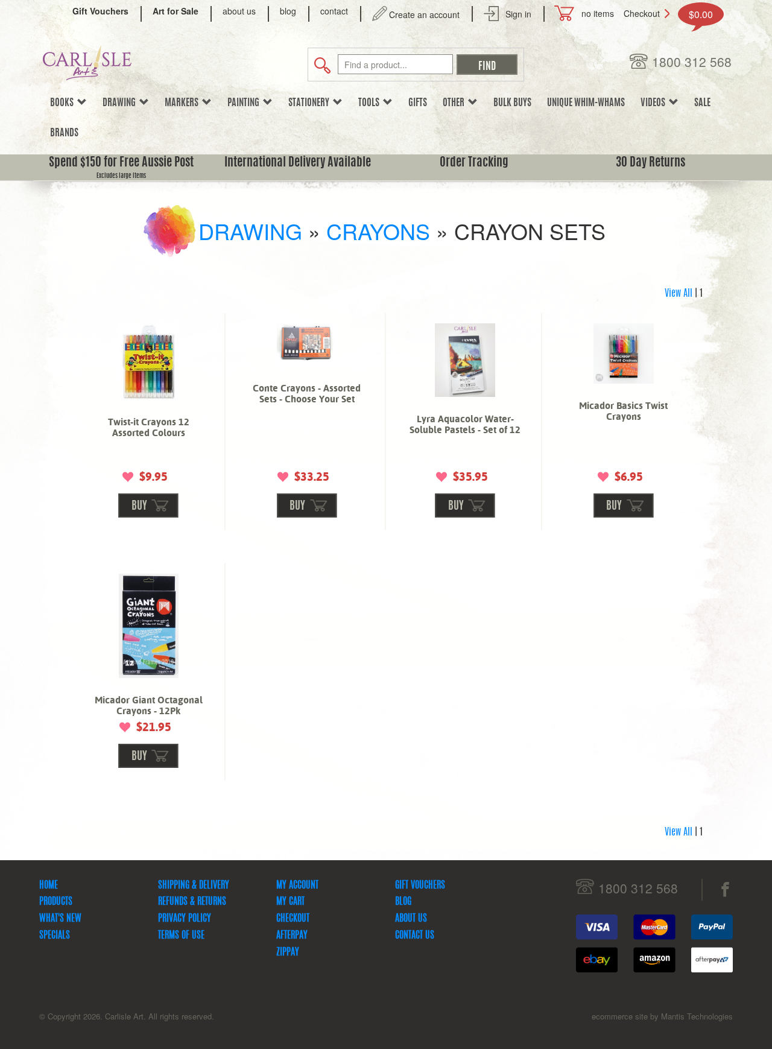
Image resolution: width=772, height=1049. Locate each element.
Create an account (424, 14)
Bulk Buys (512, 103)
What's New (60, 919)
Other (455, 103)
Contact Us (414, 935)
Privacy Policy (184, 919)
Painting (245, 103)
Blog (403, 902)
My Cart (290, 902)
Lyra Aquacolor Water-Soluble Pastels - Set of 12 (465, 424)
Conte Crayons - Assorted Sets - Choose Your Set (307, 393)
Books (63, 103)
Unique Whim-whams (586, 103)
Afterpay (292, 935)
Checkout (642, 13)
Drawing (121, 103)
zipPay (287, 952)
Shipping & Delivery (193, 885)
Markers (183, 103)
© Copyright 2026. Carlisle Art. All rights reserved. (126, 1016)
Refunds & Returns (192, 902)
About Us (411, 919)
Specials (54, 935)
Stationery (310, 103)
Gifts (417, 103)
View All (678, 294)
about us (239, 11)
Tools (370, 103)
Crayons (378, 230)
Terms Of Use (181, 935)
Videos (655, 103)
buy (139, 506)
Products (55, 902)
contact (334, 11)
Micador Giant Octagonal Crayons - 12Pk (149, 705)
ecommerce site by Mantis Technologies (662, 1016)
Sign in (518, 14)
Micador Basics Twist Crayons (623, 411)
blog (288, 11)
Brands (64, 133)
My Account (297, 885)
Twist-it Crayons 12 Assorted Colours (148, 427)
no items (597, 13)
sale (702, 103)
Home (48, 885)
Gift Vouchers (420, 885)
